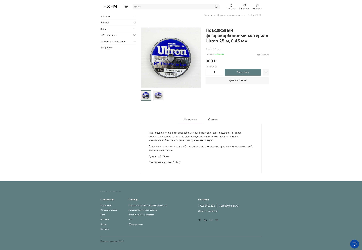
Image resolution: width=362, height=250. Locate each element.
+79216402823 (206, 205)
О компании (105, 205)
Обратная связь (136, 224)
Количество (211, 67)
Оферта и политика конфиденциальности (148, 205)
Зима (103, 28)
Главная (208, 15)
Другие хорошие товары (230, 15)
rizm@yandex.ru (228, 205)
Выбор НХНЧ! (255, 15)
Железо (104, 22)
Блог (102, 214)
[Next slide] (196, 57)
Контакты (104, 229)
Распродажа (106, 47)
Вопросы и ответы (108, 210)
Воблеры (105, 16)
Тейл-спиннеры (108, 35)
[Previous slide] (145, 57)
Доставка (104, 219)
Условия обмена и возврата (141, 214)
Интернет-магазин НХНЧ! (112, 241)
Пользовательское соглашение (143, 210)
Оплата (103, 224)
